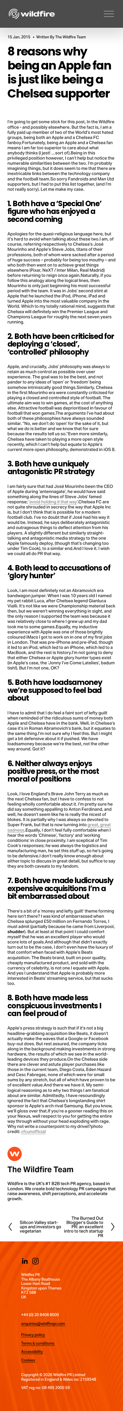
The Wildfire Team (70, 37)
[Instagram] (35, 1261)
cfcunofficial (33, 1131)
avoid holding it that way (53, 501)
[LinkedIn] (24, 1261)
